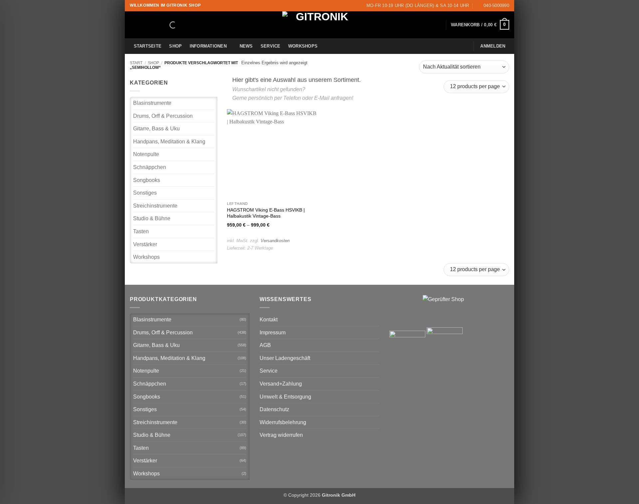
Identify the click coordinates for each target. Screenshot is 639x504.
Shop (175, 46)
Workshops (303, 46)
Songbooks (146, 180)
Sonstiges (145, 193)
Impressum (273, 332)
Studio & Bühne (151, 218)
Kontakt (269, 319)
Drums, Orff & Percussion (163, 116)
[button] (480, 25)
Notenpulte (146, 154)
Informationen (208, 46)
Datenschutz (274, 409)
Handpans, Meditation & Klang (169, 141)
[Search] (167, 25)
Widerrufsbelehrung (283, 422)
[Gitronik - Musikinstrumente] (319, 24)
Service (271, 46)
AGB (265, 345)
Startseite (148, 46)
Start (136, 63)
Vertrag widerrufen (281, 435)
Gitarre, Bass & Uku (156, 128)
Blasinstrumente (152, 103)
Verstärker (145, 244)
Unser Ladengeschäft (285, 358)
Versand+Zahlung (281, 384)
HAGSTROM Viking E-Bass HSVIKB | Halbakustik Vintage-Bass (266, 213)
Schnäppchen (149, 167)
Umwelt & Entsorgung (285, 397)
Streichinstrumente (155, 206)
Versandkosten (275, 240)
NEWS (246, 46)
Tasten (141, 231)
